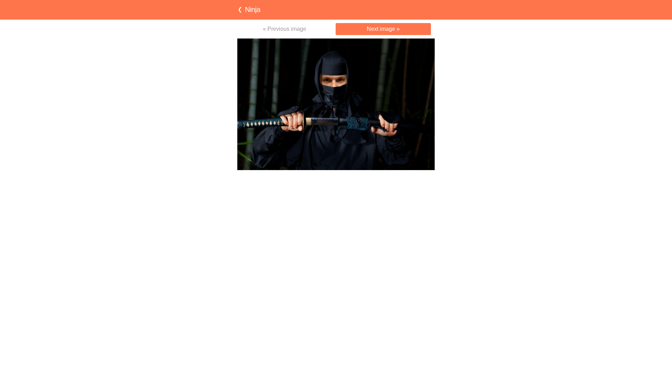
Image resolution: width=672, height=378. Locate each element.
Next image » (383, 29)
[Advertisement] (336, 183)
